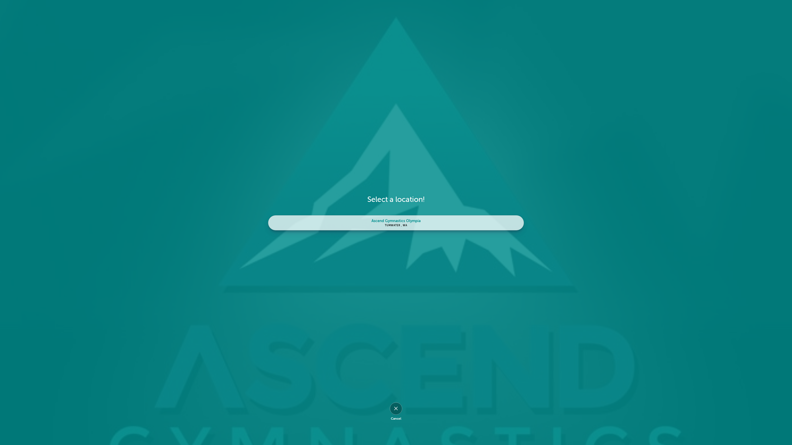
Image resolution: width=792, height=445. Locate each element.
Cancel (396, 418)
